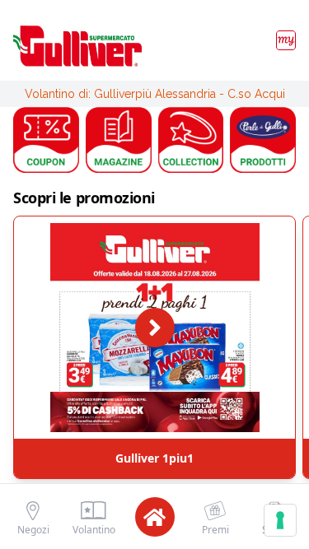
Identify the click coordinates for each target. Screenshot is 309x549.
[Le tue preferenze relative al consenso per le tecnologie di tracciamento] (280, 520)
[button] (46, 140)
